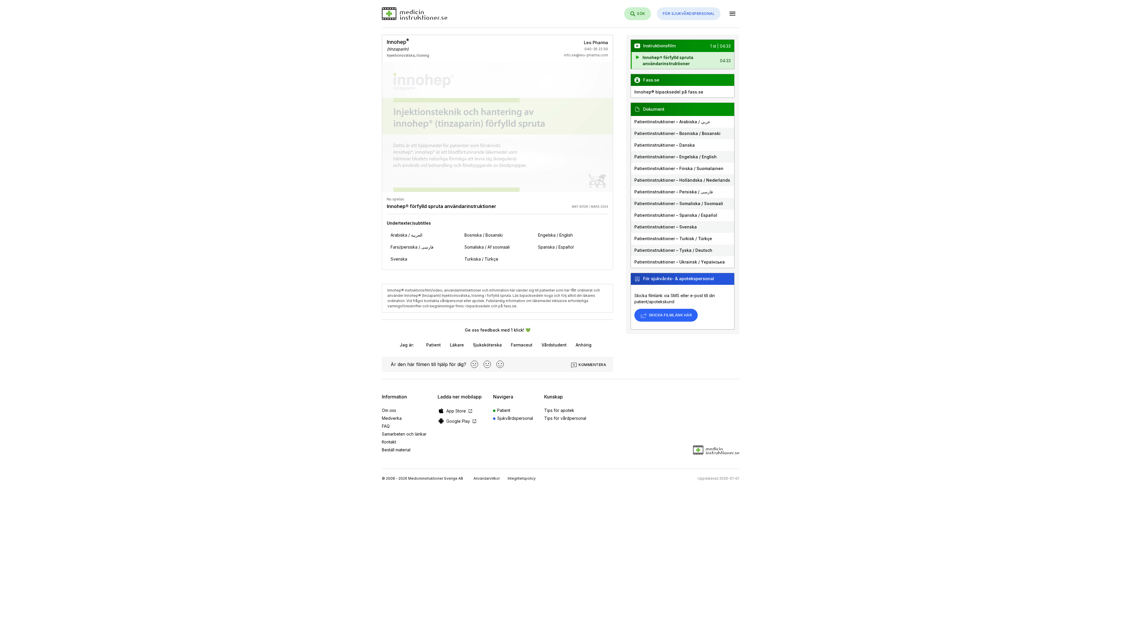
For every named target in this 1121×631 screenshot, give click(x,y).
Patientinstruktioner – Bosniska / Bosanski (677, 133)
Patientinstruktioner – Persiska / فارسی (673, 191)
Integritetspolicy (522, 478)
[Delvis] (487, 364)
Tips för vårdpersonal (565, 418)
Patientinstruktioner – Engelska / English (675, 156)
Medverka (392, 418)
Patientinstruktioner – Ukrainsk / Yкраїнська (679, 261)
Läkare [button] (457, 344)
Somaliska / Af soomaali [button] (487, 247)
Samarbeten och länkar (404, 433)
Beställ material (396, 449)
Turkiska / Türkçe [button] (481, 258)
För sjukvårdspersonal (689, 13)
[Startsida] (414, 13)
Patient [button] (433, 344)
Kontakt (389, 441)
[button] (682, 60)
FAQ (386, 426)
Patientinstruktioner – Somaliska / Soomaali (678, 203)
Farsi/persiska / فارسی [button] (412, 247)
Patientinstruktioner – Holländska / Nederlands (682, 180)
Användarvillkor (487, 478)
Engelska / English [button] (555, 235)
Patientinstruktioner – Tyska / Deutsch (673, 250)
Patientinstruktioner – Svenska (665, 226)
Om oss (389, 410)
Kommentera (592, 365)
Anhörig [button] (583, 344)
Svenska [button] (399, 258)
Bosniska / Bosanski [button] (483, 235)
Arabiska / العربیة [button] (406, 235)
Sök (641, 13)
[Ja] (500, 364)
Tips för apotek (559, 410)
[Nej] (474, 364)
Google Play (461, 421)
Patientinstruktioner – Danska (664, 145)
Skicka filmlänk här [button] (670, 315)
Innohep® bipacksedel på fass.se (668, 91)
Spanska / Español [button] (556, 247)
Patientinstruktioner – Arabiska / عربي (672, 121)
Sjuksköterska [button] (487, 344)
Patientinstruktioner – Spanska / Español (675, 215)
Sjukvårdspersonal (515, 418)
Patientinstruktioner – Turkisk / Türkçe (673, 238)
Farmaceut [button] (521, 344)
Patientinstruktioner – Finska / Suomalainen (678, 168)
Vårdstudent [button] (554, 344)
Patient (503, 410)
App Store (459, 411)
